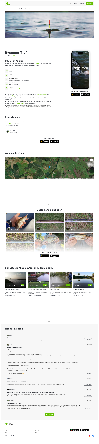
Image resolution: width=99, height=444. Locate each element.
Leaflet (46, 178)
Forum (75, 3)
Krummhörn (37, 63)
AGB (6, 430)
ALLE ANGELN (20, 103)
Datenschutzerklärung (9, 427)
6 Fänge (13, 96)
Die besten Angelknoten (40, 430)
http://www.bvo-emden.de (14, 88)
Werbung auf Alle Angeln (40, 427)
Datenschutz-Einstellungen (11, 435)
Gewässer (82, 3)
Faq (36, 432)
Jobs (6, 432)
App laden (89, 3)
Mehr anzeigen (49, 414)
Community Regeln (39, 428)
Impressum (7, 428)
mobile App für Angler (42, 94)
